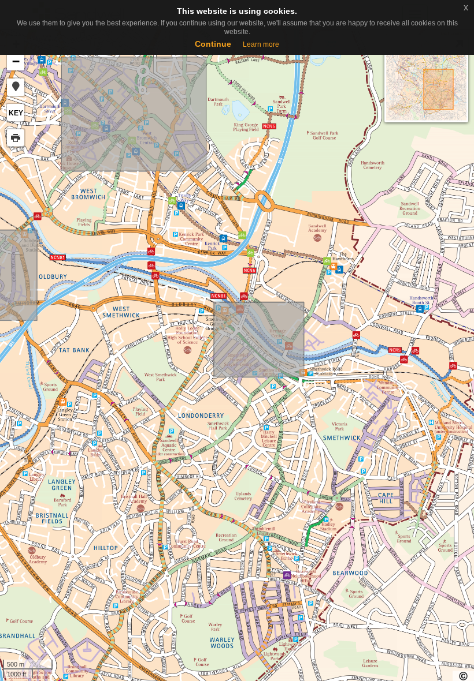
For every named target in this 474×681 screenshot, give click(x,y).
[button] (15, 87)
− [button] (16, 61)
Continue (213, 43)
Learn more (261, 44)
